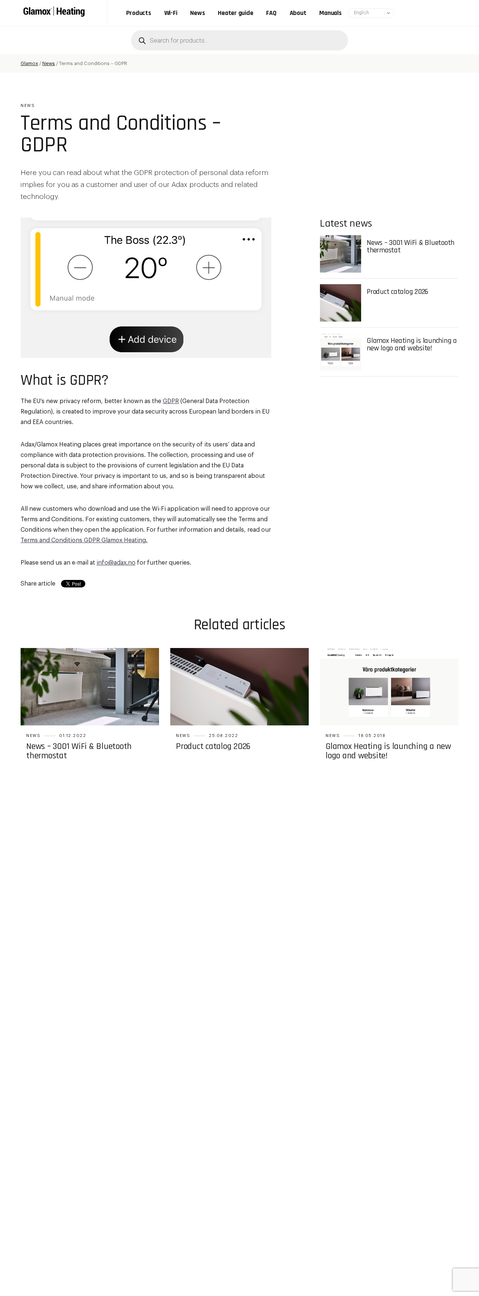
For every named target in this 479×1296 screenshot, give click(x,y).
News (197, 13)
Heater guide (235, 13)
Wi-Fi (170, 13)
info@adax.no (116, 563)
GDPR (171, 401)
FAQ (271, 13)
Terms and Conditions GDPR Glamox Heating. (84, 540)
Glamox (29, 63)
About (298, 13)
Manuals (330, 13)
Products (138, 13)
